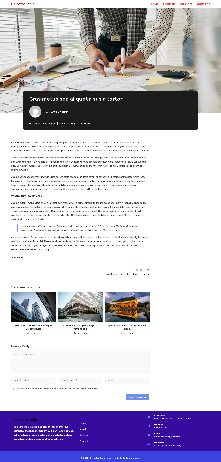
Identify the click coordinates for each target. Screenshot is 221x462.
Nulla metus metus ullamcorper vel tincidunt (33, 327)
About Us (84, 429)
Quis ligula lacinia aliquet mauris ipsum (127, 327)
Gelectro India (23, 4)
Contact (84, 441)
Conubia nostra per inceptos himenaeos (80, 327)
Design (72, 123)
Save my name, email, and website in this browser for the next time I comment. (57, 388)
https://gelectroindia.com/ (167, 445)
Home (83, 423)
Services (84, 435)
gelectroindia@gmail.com (167, 436)
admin (65, 112)
